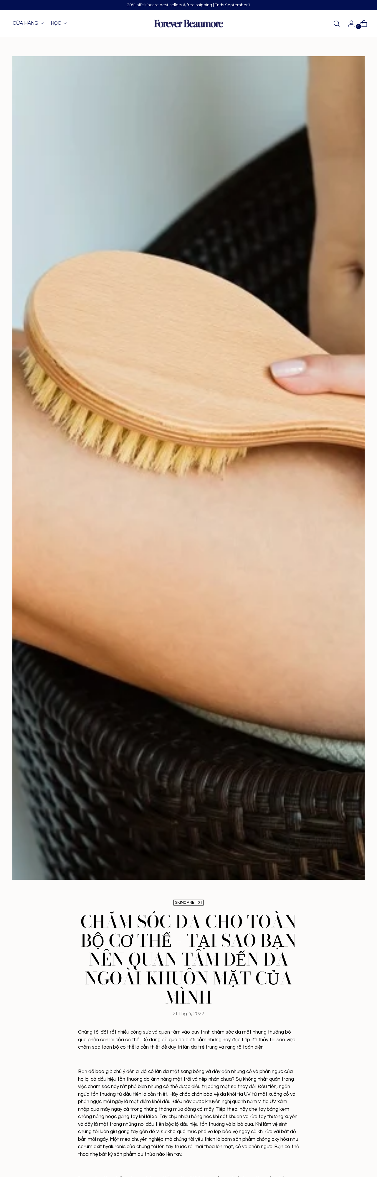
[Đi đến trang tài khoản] (349, 23)
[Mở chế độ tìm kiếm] (337, 23)
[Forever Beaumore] (188, 23)
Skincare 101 (188, 902)
